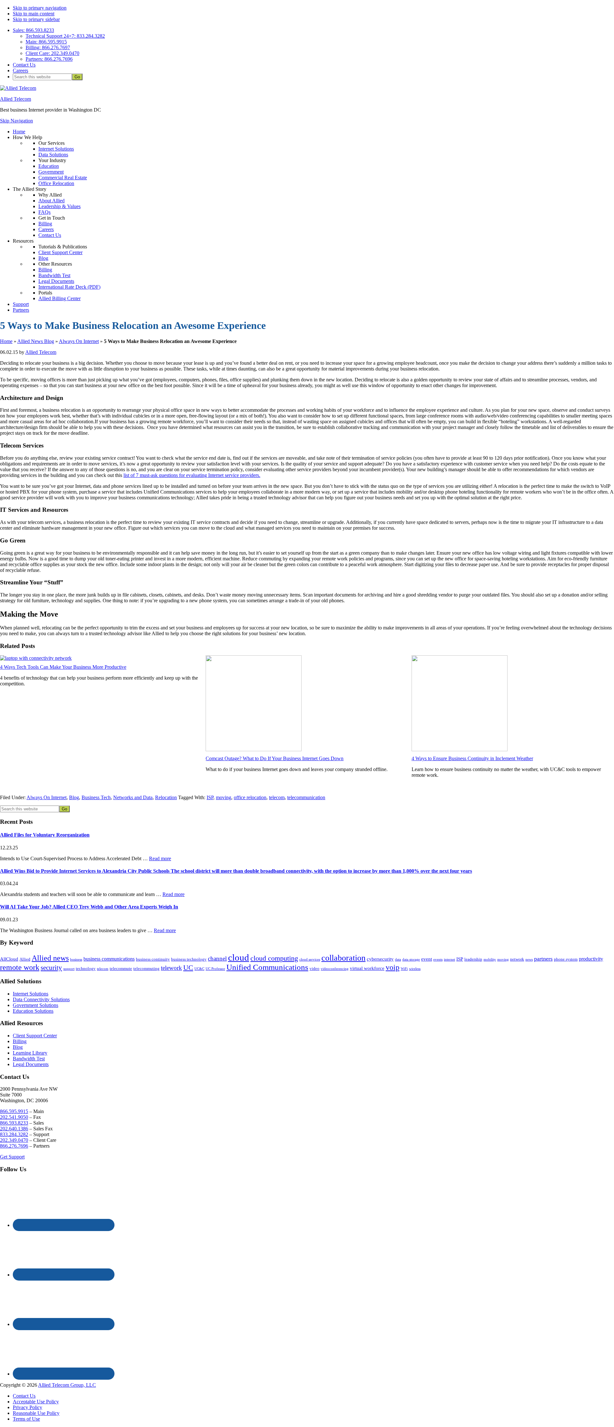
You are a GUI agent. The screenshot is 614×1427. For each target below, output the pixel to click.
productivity (591, 959)
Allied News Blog (35, 341)
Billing (20, 1041)
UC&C (199, 969)
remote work (19, 967)
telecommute (121, 968)
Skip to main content (33, 13)
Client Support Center (35, 1035)
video (314, 968)
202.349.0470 (14, 1140)
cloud (238, 957)
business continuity (153, 959)
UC (188, 967)
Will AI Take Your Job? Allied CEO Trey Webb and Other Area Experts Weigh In (89, 906)
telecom (277, 797)
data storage (411, 959)
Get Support (12, 1156)
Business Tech (96, 797)
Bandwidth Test (29, 1058)
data (398, 959)
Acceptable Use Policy (36, 1401)
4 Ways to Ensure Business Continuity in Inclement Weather (472, 758)
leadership (473, 959)
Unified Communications (267, 967)
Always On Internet (79, 341)
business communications (109, 959)
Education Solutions (33, 1011)
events (438, 959)
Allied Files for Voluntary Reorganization (45, 835)
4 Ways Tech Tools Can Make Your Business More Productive (63, 667)
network (517, 959)
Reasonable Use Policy (36, 1413)
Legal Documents (31, 1064)
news (529, 959)
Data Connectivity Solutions (41, 999)
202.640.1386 (14, 1128)
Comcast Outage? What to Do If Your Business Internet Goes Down (274, 758)
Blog (74, 797)
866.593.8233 (14, 1123)
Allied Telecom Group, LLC (67, 1385)
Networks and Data (133, 797)
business (76, 959)
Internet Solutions (30, 993)
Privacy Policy (27, 1407)
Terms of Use (26, 1419)
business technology (189, 959)
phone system (566, 959)
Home (6, 341)
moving (223, 797)
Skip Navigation (16, 120)
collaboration (343, 958)
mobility (490, 959)
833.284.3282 (14, 1134)
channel (217, 958)
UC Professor (215, 969)
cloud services (309, 959)
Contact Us (24, 1396)
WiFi (404, 969)
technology (86, 968)
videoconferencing (335, 969)
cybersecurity (380, 959)
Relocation (166, 797)
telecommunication (306, 797)
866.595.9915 (14, 1111)
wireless (415, 969)
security (51, 967)
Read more (160, 858)
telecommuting (146, 968)
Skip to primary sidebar (36, 19)
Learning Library (30, 1053)
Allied (25, 959)
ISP (210, 797)
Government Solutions (35, 1005)
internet (449, 959)
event (426, 959)
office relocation (250, 797)
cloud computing (274, 958)
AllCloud (9, 959)
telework (171, 967)
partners (543, 958)
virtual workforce (367, 968)
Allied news (50, 958)
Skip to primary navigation (40, 8)
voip (392, 967)
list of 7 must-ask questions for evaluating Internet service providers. (191, 475)
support (69, 969)
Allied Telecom (15, 99)
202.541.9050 (14, 1117)
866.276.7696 (14, 1146)
